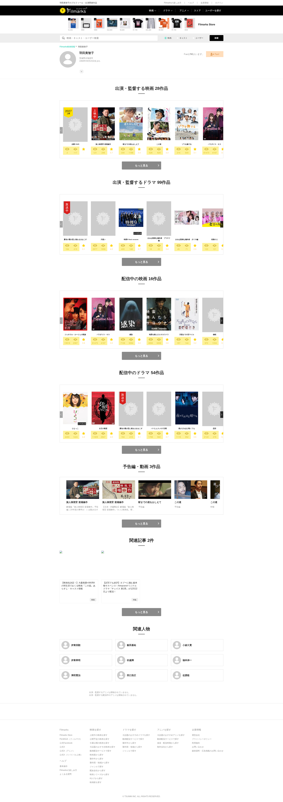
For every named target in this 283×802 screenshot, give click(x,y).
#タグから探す (96, 778)
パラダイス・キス (214, 144)
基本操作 (63, 766)
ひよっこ (75, 428)
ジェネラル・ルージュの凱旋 (75, 334)
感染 (131, 334)
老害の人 (214, 239)
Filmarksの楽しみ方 (172, 3)
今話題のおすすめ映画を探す (102, 747)
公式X (62, 747)
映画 (151, 10)
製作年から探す (97, 759)
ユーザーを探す (213, 10)
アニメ (182, 10)
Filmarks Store (66, 735)
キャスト (183, 38)
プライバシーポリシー (202, 739)
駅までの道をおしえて (131, 144)
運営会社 (196, 735)
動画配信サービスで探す (100, 751)
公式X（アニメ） (67, 751)
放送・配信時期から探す (168, 743)
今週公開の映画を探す (99, 743)
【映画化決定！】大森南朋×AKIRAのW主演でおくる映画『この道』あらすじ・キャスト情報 (78, 585)
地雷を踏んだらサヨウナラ (159, 334)
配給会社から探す (97, 770)
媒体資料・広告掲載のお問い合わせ (207, 751)
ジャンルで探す (97, 766)
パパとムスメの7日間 (159, 428)
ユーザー (199, 38)
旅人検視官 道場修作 (103, 144)
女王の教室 (103, 428)
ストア (197, 10)
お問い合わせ (198, 747)
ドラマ (166, 10)
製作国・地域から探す (99, 763)
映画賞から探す (97, 755)
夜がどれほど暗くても (187, 428)
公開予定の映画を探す (99, 739)
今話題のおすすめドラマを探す (136, 735)
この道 (158, 144)
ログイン (219, 3)
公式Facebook (66, 743)
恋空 (214, 428)
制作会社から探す (165, 747)
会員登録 (204, 3)
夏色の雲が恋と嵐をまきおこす (75, 239)
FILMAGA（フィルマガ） (71, 739)
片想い (103, 239)
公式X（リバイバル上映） (71, 755)
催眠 (214, 334)
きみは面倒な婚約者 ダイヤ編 (186, 239)
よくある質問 (65, 774)
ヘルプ (191, 3)
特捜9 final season (131, 239)
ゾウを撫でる (187, 144)
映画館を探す (96, 782)
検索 (216, 38)
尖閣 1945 (75, 144)
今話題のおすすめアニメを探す (171, 735)
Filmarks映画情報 (67, 47)
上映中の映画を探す (98, 735)
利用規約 (196, 743)
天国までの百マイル (186, 334)
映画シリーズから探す (99, 774)
